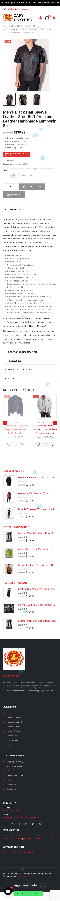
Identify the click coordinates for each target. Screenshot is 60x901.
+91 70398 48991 (11, 810)
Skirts (30, 852)
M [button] (28, 170)
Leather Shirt (23, 164)
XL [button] (42, 170)
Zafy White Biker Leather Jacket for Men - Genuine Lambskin (15, 429)
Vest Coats (35, 838)
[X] (13, 824)
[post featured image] (15, 406)
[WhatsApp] (40, 824)
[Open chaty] (8, 893)
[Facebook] (6, 824)
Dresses (22, 852)
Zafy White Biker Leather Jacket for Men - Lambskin (44, 429)
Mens (15, 164)
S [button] (21, 170)
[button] (6, 65)
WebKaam (21, 876)
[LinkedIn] (33, 824)
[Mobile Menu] (55, 17)
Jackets (6, 836)
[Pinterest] (19, 824)
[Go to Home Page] (4, 26)
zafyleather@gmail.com (13, 817)
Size (5, 170)
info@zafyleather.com (34, 817)
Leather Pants (39, 836)
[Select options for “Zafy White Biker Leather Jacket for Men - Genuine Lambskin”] (15, 444)
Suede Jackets (25, 836)
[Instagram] (26, 824)
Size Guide (11, 771)
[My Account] (41, 17)
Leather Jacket (13, 422)
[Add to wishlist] (9, 444)
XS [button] (14, 170)
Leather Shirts (15, 838)
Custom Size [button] (27, 175)
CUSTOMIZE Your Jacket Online (44, 2)
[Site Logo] (17, 17)
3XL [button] (14, 175)
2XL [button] (50, 170)
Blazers (14, 836)
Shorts (26, 838)
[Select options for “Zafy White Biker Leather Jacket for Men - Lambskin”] (45, 444)
